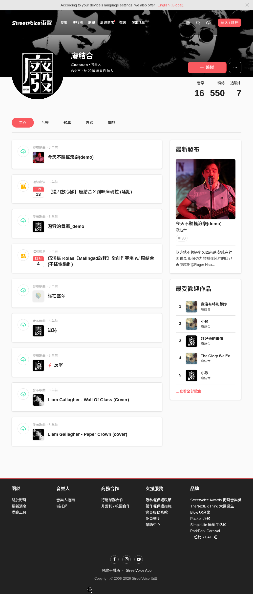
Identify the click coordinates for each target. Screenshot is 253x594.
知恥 (52, 330)
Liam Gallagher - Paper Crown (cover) (87, 434)
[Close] (247, 5)
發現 (64, 22)
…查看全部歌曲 (189, 391)
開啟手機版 (111, 570)
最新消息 (19, 506)
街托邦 (61, 506)
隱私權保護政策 (158, 500)
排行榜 (78, 22)
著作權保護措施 (158, 506)
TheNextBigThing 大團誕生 (212, 506)
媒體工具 (19, 512)
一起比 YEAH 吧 (203, 537)
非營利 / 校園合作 (115, 506)
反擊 (58, 365)
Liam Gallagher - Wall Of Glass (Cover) (88, 399)
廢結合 (181, 230)
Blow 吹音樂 (200, 512)
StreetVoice (32, 22)
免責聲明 (153, 518)
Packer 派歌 (200, 518)
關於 (111, 122)
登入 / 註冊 (229, 23)
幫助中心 (153, 525)
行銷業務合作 (112, 500)
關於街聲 (19, 500)
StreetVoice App (138, 570)
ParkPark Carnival (205, 531)
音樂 (45, 122)
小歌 (204, 321)
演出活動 (138, 22)
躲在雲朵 (56, 295)
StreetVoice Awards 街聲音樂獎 (215, 500)
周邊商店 (107, 22)
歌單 (91, 22)
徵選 (122, 22)
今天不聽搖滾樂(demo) (71, 157)
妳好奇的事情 (212, 338)
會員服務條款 (157, 512)
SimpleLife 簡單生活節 (208, 525)
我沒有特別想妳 (214, 304)
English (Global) (170, 5)
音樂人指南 (65, 500)
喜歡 (89, 122)
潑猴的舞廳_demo (66, 226)
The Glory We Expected (221, 356)
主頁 (22, 122)
